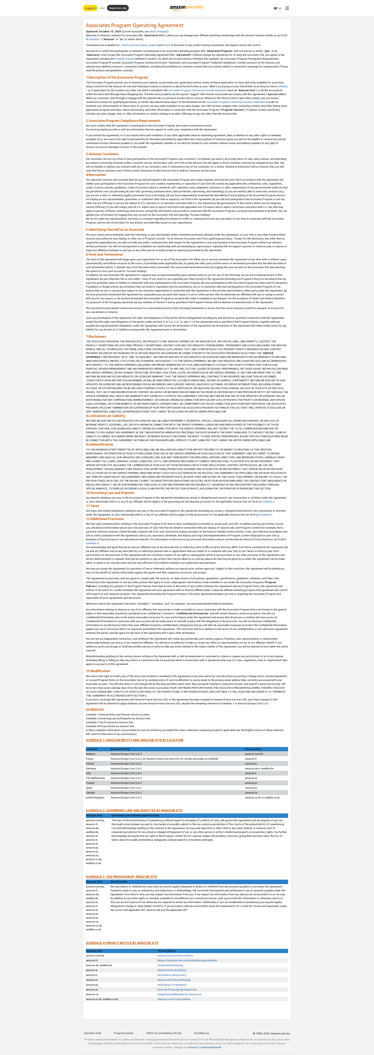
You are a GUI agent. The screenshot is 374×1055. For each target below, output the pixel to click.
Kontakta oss (201, 1033)
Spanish (152, 45)
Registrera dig (117, 8)
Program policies (123, 1033)
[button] (277, 8)
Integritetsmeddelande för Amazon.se (179, 994)
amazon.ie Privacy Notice (172, 970)
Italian (143, 45)
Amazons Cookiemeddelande (204, 1047)
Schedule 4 (92, 543)
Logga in (90, 8)
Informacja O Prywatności (172, 984)
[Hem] (187, 8)
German (134, 45)
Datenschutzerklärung (170, 965)
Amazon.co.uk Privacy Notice (174, 999)
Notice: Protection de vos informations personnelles (187, 960)
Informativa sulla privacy (172, 974)
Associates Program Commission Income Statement (198, 90)
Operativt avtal (92, 1033)
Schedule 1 (94, 39)
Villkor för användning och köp (164, 1033)
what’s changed (158, 31)
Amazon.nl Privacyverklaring (174, 979)
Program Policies (124, 58)
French (125, 45)
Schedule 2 (268, 501)
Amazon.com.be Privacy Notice (175, 955)
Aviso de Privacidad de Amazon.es (177, 989)
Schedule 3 (266, 514)
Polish (166, 45)
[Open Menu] (286, 8)
